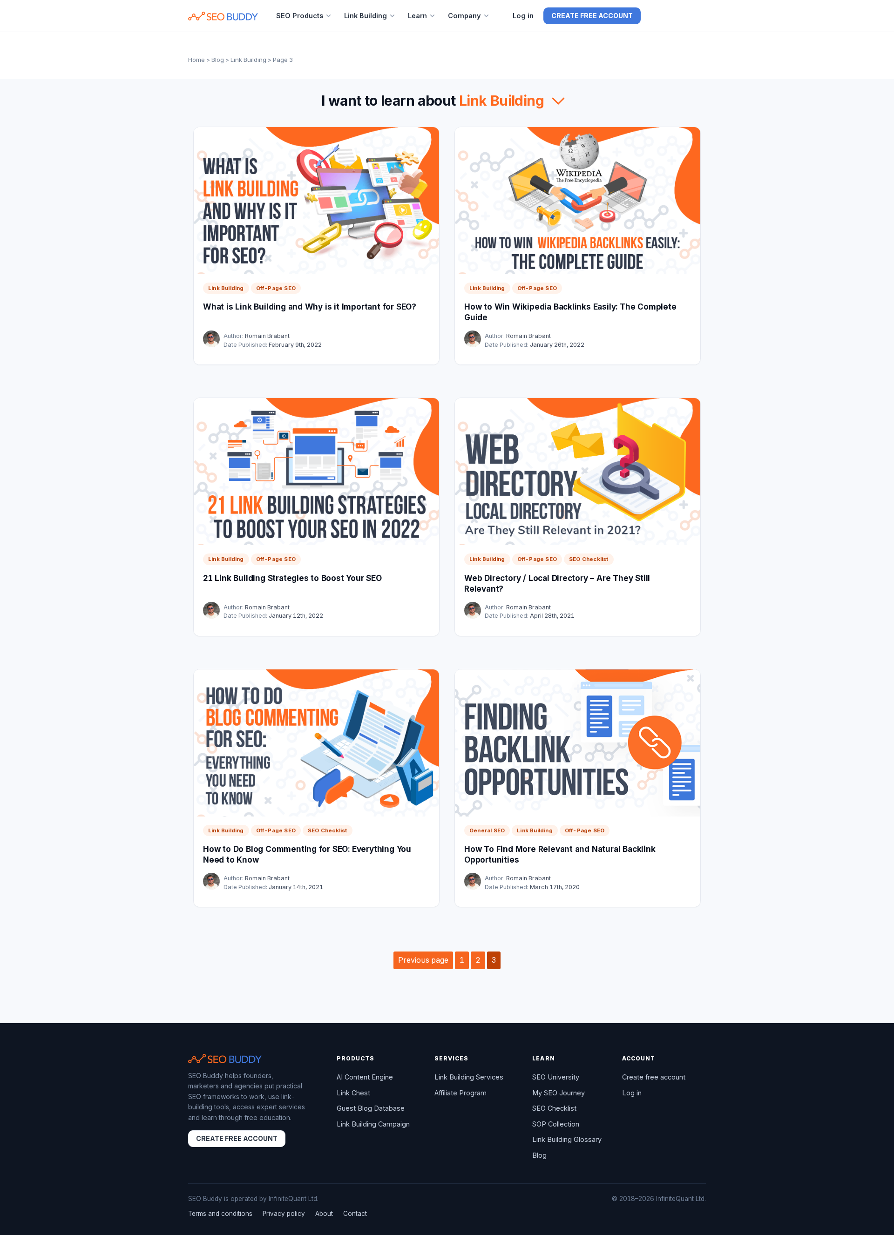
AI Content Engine (365, 1077)
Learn (417, 16)
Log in (523, 16)
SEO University (555, 1077)
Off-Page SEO (276, 288)
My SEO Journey (558, 1093)
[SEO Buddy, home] (223, 16)
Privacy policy (284, 1213)
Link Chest (353, 1093)
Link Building (365, 16)
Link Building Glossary (567, 1139)
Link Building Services (468, 1077)
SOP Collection (555, 1124)
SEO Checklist (589, 559)
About (324, 1213)
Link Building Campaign (373, 1124)
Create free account (592, 16)
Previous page (423, 960)
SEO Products (299, 16)
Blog (217, 59)
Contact (355, 1213)
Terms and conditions (220, 1213)
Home (196, 59)
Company (464, 16)
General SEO (487, 830)
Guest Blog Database (371, 1108)
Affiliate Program (460, 1093)
